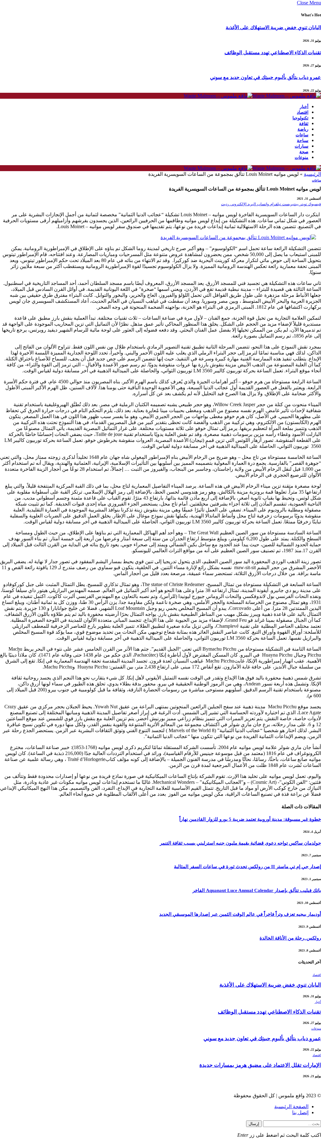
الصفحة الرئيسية (291, 1106)
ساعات (302, 135)
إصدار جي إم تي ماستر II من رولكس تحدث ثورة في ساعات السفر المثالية (247, 866)
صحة (303, 151)
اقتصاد (302, 112)
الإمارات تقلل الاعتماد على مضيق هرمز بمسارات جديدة (260, 1065)
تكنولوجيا (300, 118)
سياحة (302, 140)
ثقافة (303, 123)
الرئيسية (312, 174)
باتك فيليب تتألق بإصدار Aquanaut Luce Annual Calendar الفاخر (256, 890)
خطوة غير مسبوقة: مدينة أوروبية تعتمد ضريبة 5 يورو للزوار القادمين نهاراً (250, 819)
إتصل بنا (300, 1112)
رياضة (302, 129)
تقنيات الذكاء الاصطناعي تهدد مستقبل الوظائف (272, 52)
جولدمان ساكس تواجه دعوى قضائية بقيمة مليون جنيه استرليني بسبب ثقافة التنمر (240, 843)
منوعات (301, 157)
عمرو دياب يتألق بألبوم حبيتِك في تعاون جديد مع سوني (265, 77)
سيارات (301, 146)
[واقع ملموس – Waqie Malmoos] (252, 95)
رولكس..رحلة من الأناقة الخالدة (290, 938)
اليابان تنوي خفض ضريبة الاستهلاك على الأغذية (273, 27)
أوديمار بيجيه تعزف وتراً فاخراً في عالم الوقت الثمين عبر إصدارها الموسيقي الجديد (240, 914)
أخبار (304, 106)
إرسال (254, 1123)
